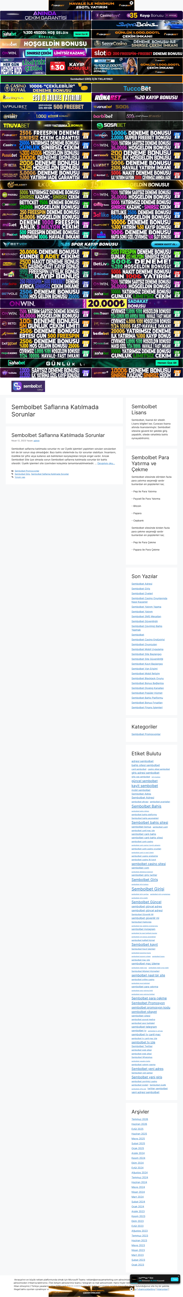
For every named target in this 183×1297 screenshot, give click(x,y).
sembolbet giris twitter (144, 875)
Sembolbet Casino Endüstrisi (148, 639)
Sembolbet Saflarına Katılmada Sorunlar (58, 435)
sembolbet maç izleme (146, 963)
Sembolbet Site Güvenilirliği (147, 659)
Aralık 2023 (138, 1211)
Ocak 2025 (138, 1148)
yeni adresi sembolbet (145, 1092)
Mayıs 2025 (138, 1138)
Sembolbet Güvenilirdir (145, 621)
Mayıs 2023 (138, 1245)
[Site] (45, 135)
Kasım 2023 (138, 1216)
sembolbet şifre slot (139, 1089)
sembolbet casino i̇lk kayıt (144, 859)
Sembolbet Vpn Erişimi (145, 668)
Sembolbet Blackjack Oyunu (148, 678)
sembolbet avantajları (160, 801)
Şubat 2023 (138, 1259)
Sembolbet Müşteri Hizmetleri (145, 971)
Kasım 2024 (138, 1158)
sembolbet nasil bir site (148, 975)
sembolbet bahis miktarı (140, 811)
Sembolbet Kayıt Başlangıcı (147, 663)
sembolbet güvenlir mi (145, 918)
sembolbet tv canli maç (146, 1034)
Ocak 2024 (138, 1206)
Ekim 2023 (138, 1221)
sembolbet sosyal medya (143, 1019)
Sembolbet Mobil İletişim (146, 673)
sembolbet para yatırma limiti (142, 990)
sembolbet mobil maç (139, 968)
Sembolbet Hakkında (141, 922)
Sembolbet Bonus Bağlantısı (148, 683)
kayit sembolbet (145, 786)
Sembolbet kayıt (145, 944)
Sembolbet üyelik (158, 1085)
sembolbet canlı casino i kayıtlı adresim (146, 845)
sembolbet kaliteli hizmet (143, 940)
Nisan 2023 (138, 1250)
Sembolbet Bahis (146, 806)
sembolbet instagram (143, 929)
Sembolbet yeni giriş (147, 1077)
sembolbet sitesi (141, 1015)
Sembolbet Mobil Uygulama (147, 649)
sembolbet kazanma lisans (141, 953)
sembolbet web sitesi (142, 1050)
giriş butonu (156, 777)
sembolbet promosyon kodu (151, 1007)
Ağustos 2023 (140, 1230)
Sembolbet (138, 634)
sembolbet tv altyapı (155, 1031)
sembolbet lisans (158, 956)
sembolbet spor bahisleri (143, 1023)
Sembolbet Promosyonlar (27, 471)
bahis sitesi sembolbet (146, 765)
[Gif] (91, 184)
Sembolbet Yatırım (142, 611)
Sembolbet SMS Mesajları (146, 616)
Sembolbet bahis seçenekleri (145, 818)
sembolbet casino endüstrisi (145, 856)
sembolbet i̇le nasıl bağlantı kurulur (144, 933)
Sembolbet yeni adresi (142, 1073)
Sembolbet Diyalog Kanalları (148, 688)
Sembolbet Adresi (142, 583)
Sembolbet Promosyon (148, 1003)
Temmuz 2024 (140, 1177)
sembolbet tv (139, 1030)
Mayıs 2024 (138, 1187)
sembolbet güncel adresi (147, 910)
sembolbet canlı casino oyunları (146, 848)
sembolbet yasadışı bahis (141, 1061)
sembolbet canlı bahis (144, 834)
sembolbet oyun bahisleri (141, 983)
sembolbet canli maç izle (143, 830)
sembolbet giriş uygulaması (160, 894)
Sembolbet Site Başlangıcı (147, 654)
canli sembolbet (139, 769)
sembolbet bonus (141, 826)
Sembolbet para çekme (149, 998)
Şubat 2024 (138, 1201)
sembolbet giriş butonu (140, 884)
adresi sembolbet (143, 761)
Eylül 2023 (138, 1226)
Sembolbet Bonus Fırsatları (147, 702)
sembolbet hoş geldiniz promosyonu (145, 926)
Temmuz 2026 (140, 1119)
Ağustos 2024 (140, 1172)
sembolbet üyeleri (140, 1085)
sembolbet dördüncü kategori (142, 872)
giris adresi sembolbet (145, 772)
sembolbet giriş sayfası (140, 894)
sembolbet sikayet (144, 1011)
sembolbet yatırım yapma (143, 1064)
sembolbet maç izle (141, 960)
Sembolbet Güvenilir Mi (142, 914)
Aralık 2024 (138, 1153)
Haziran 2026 (139, 1124)
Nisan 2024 (138, 1192)
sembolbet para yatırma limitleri (143, 994)
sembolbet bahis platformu (144, 814)
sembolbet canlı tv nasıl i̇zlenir (143, 852)
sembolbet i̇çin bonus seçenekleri (144, 937)
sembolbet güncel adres (147, 906)
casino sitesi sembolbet (159, 769)
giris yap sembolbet (141, 776)
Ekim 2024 (138, 1162)
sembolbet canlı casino (142, 841)
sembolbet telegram (144, 1026)
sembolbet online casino (143, 979)
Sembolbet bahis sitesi (150, 822)
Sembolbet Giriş (22, 474)
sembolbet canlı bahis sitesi (147, 837)
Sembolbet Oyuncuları (144, 644)
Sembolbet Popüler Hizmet (147, 693)
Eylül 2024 (138, 1167)
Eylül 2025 (137, 1128)
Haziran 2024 (139, 1182)
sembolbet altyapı (140, 801)
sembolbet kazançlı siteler (141, 956)
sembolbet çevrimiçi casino (144, 1081)
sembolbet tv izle (143, 1042)
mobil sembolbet (141, 790)
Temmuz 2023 (140, 1235)
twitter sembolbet (158, 1088)
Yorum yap (20, 477)
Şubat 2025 (138, 1143)
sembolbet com (140, 867)
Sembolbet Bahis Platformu (147, 697)
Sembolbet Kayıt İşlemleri (143, 949)
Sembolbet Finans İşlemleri (147, 707)
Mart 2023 (138, 1255)
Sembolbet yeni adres (147, 1069)
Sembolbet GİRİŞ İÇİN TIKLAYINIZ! (91, 78)
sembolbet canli (160, 827)
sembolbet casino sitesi (149, 864)
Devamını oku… (106, 463)
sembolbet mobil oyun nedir (159, 968)
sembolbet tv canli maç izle (144, 1038)
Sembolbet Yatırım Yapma (146, 606)
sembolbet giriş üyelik (140, 898)
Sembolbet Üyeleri (142, 593)
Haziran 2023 (139, 1240)
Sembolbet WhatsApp (142, 1057)
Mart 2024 (138, 1196)
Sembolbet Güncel (146, 902)
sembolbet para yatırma (145, 986)
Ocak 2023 (138, 1264)
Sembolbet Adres (141, 793)
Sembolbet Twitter (142, 1046)
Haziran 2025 (139, 1133)
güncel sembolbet (145, 781)
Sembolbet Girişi (148, 888)
